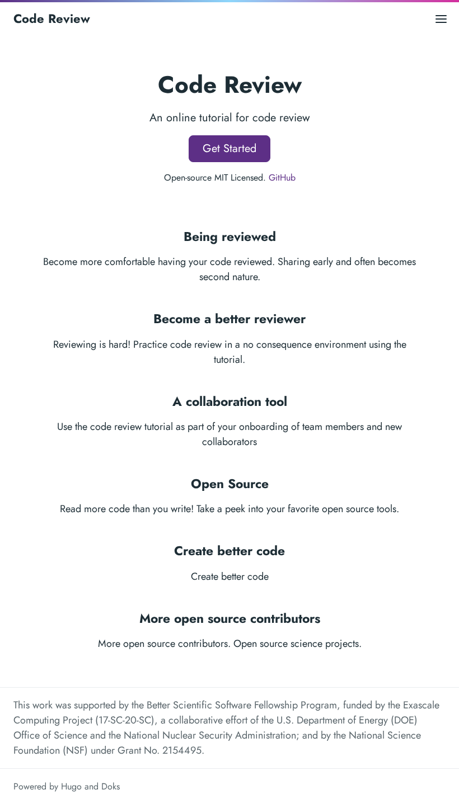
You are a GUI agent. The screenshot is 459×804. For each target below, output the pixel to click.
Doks (110, 786)
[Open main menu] (441, 18)
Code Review (51, 18)
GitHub (282, 177)
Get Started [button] (229, 148)
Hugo (71, 786)
